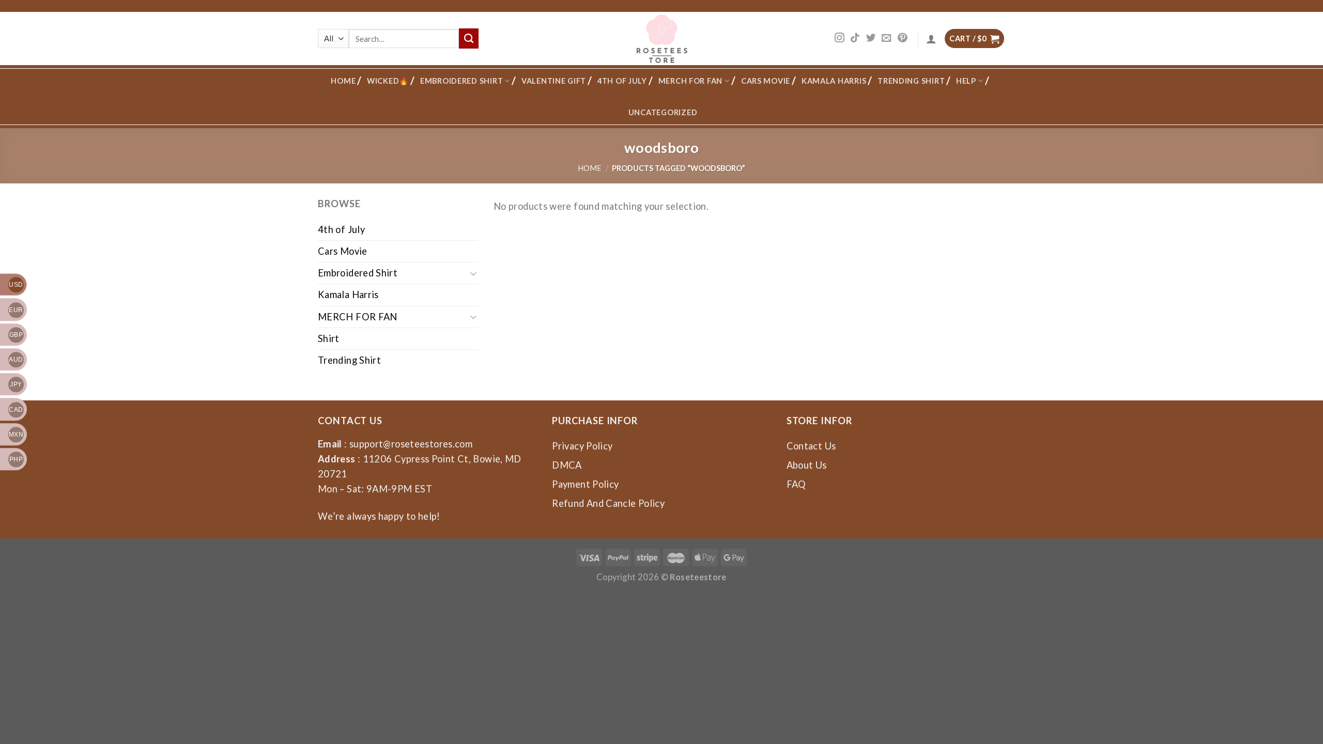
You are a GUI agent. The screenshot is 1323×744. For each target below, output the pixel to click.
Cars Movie (765, 80)
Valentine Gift (553, 80)
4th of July (622, 80)
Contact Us (811, 446)
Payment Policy (585, 484)
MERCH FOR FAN (690, 80)
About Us (807, 465)
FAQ (796, 484)
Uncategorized (663, 112)
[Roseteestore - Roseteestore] (662, 38)
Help (966, 80)
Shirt (329, 338)
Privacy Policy (582, 446)
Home (343, 80)
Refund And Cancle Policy (608, 503)
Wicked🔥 (388, 80)
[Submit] (469, 38)
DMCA (566, 465)
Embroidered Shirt (461, 80)
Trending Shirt (911, 80)
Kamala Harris (834, 80)
